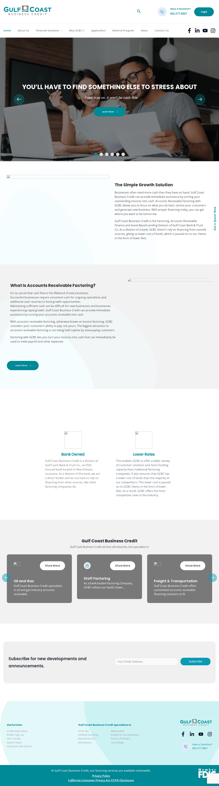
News (144, 30)
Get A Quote (14, 738)
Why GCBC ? (76, 30)
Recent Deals (14, 742)
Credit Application (17, 731)
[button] (96, 154)
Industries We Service (19, 746)
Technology (117, 742)
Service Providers (120, 738)
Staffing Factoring (88, 734)
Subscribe (195, 661)
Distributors (85, 742)
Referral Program (123, 30)
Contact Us (161, 30)
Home (7, 30)
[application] (60, 30)
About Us (23, 30)
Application (98, 30)
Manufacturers (86, 738)
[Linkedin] (197, 30)
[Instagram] (213, 30)
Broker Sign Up (15, 734)
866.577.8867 (178, 13)
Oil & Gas (83, 731)
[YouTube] (205, 30)
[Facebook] (189, 30)
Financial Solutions (47, 30)
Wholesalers (118, 731)
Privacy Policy (101, 776)
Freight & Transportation (125, 734)
